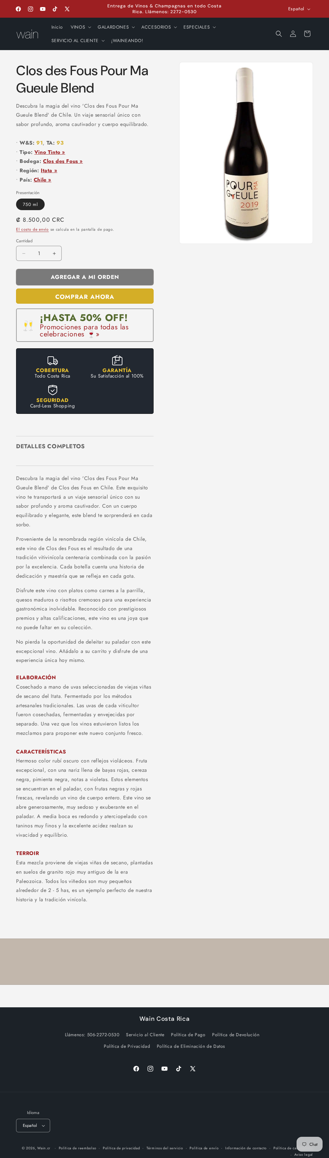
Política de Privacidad (127, 1046)
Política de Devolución (235, 1034)
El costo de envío (32, 229)
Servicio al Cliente (145, 1034)
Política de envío (204, 1148)
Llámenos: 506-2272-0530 (92, 1034)
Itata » (49, 170)
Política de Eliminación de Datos (191, 1046)
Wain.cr (43, 1148)
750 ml (30, 204)
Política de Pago (188, 1034)
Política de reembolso (77, 1148)
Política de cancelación (293, 1148)
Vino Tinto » (49, 152)
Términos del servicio (165, 1148)
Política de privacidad (121, 1148)
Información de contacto (246, 1148)
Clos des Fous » (63, 161)
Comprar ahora (84, 296)
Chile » (42, 179)
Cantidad (24, 241)
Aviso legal (303, 1154)
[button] (80, 27)
